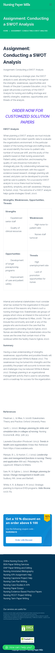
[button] (19, 647)
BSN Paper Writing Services (16, 564)
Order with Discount (23, 540)
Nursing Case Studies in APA (16, 585)
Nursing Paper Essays (13, 588)
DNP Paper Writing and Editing (17, 568)
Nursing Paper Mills (16, 4)
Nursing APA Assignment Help (17, 575)
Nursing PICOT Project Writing (17, 595)
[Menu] (50, 4)
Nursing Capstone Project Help (17, 578)
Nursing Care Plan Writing (15, 581)
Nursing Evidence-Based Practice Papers (22, 591)
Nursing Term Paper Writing (16, 598)
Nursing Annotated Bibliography (18, 571)
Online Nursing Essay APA (15, 561)
